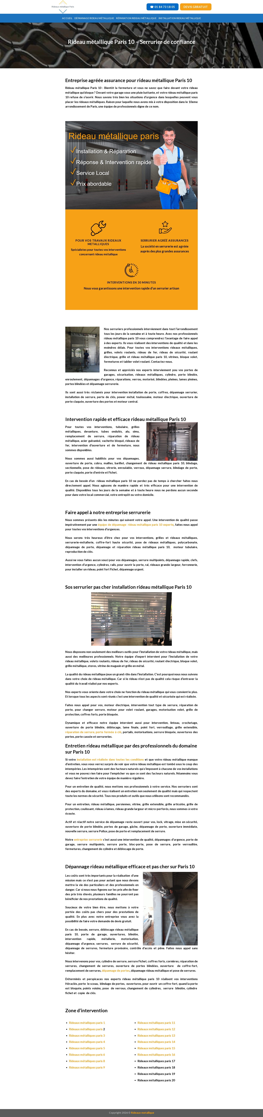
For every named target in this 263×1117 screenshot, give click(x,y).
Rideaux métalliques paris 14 (156, 1041)
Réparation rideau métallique (136, 18)
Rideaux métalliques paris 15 (156, 1048)
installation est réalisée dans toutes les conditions (110, 759)
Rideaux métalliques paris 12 (156, 1029)
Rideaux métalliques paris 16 (156, 1054)
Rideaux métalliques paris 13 (156, 1035)
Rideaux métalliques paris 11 (156, 1022)
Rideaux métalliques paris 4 (87, 1041)
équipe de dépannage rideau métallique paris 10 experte (136, 524)
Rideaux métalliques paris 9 (87, 1067)
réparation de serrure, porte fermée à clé (93, 732)
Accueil (67, 18)
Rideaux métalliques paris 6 (87, 1054)
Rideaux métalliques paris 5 (87, 1048)
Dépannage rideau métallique (94, 18)
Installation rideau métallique (180, 18)
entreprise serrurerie (88, 839)
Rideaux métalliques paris (86, 1029)
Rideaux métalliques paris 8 (87, 1061)
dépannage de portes (116, 970)
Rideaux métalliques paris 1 (87, 1022)
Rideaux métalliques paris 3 (87, 1035)
